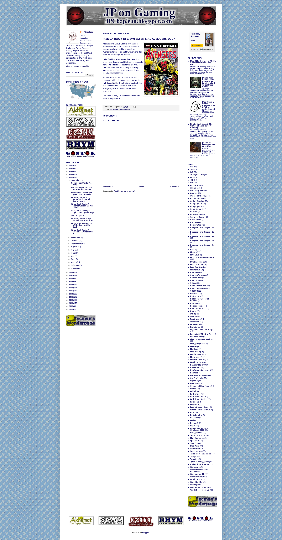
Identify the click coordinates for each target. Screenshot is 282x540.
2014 (71, 294)
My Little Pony (196, 362)
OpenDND (194, 383)
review (193, 420)
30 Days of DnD (197, 175)
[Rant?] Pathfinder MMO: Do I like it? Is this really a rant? (203, 63)
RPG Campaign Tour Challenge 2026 (199, 429)
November (76, 238)
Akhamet (194, 188)
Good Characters (198, 288)
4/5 (191, 177)
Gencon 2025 (196, 278)
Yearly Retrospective (199, 490)
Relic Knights (196, 415)
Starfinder (195, 449)
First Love (194, 255)
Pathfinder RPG (197, 397)
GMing (193, 283)
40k (191, 180)
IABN (192, 314)
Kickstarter (195, 327)
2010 (71, 306)
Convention (195, 214)
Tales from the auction (201, 454)
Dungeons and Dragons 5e (202, 241)
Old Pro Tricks (196, 378)
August (74, 247)
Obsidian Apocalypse (199, 375)
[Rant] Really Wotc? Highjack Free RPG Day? (208, 104)
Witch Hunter (196, 479)
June (73, 253)
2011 (71, 303)
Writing (193, 485)
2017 (71, 285)
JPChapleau (88, 32)
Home (141, 187)
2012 (71, 300)
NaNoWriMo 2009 (198, 365)
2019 (71, 278)
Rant (192, 412)
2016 (71, 288)
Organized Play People (200, 386)
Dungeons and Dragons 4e (202, 236)
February (75, 265)
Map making (195, 352)
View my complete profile (77, 66)
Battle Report (196, 199)
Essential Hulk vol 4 (116, 83)
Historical (194, 296)
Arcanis (193, 193)
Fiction (193, 252)
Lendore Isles (196, 337)
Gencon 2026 (196, 280)
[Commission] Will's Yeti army (81, 184)
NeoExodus (195, 368)
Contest (194, 212)
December (76, 180)
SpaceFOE (194, 441)
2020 (71, 275)
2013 (71, 297)
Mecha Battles (197, 354)
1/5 (191, 167)
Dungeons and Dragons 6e (202, 245)
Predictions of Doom (199, 407)
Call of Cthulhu (197, 201)
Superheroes (124, 109)
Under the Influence (199, 464)
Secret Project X (197, 435)
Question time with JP (200, 410)
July (72, 250)
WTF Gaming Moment (200, 487)
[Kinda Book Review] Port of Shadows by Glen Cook (81, 225)
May (73, 256)
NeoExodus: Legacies (199, 370)
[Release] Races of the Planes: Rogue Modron (81, 219)
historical (194, 294)
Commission (195, 209)
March (74, 262)
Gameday (194, 272)
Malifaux (194, 349)
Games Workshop (198, 275)
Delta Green (196, 220)
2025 (71, 168)
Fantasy (193, 250)
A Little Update (77, 216)
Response (194, 418)
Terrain (193, 459)
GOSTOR (194, 291)
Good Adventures (198, 286)
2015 (71, 291)
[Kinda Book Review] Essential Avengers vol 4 (139, 39)
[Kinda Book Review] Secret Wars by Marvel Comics (81, 206)
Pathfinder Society (199, 399)
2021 (71, 272)
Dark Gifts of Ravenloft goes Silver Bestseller (81, 193)
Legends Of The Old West (201, 334)
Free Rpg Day (196, 267)
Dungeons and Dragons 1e (202, 228)
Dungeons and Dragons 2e (202, 232)
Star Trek (194, 443)
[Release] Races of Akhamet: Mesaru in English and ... (80, 199)
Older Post (174, 187)
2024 (71, 172)
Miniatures (195, 357)
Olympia (194, 381)
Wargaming (195, 467)
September (76, 244)
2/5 (191, 169)
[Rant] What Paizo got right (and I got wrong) (82, 212)
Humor (193, 311)
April (73, 259)
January (74, 268)
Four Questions (197, 265)
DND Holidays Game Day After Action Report (81, 189)
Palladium (194, 391)
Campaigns (195, 206)
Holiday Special (197, 306)
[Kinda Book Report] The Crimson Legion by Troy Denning (201, 126)
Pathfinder (195, 394)
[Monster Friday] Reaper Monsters (209, 144)
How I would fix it (198, 309)
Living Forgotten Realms (201, 339)
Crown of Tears (197, 217)
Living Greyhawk (197, 344)
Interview (194, 322)
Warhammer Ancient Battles (199, 471)
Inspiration (195, 319)
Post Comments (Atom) (124, 191)
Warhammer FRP (197, 474)
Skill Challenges (197, 438)
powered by (195, 49)
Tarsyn (193, 456)
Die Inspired (196, 222)
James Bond (195, 324)
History (193, 303)
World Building (197, 482)
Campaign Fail (196, 204)
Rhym (192, 426)
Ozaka (193, 389)
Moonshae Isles (197, 360)
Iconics (193, 316)
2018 (71, 282)
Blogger (145, 533)
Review (116, 109)
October (75, 241)
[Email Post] (134, 107)
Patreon (194, 402)
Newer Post (108, 187)
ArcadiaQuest (196, 191)
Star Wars (194, 446)
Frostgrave (195, 270)
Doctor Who (195, 225)
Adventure (195, 185)
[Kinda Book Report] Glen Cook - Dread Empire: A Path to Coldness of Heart (208, 82)
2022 (71, 178)
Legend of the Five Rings (201, 330)
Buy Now (198, 46)
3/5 (111, 109)
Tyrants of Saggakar (199, 462)
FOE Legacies (196, 262)
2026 (71, 165)
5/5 (191, 183)
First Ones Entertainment (202, 257)
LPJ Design (194, 346)
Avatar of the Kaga (199, 196)
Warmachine (196, 477)
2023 (71, 175)
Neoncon (194, 373)
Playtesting (195, 405)
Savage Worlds (196, 433)
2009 (71, 309)
